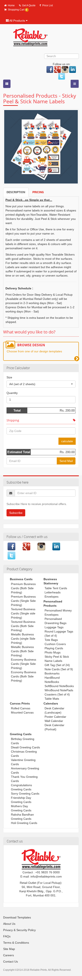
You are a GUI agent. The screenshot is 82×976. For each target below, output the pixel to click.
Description (16, 192)
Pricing (38, 192)
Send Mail (66, 461)
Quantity (12, 393)
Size (9, 377)
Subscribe (15, 512)
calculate (67, 441)
